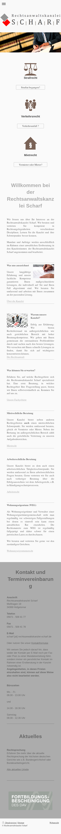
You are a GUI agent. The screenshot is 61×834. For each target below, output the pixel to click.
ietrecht (13, 445)
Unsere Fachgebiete (17, 399)
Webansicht (54, 822)
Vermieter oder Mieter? (30, 164)
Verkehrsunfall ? (30, 126)
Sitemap (21, 822)
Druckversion (11, 822)
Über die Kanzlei (15, 301)
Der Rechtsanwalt (15, 357)
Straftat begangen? (30, 87)
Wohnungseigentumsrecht (20, 550)
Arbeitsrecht (13, 491)
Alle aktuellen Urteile (18, 769)
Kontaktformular (39, 643)
